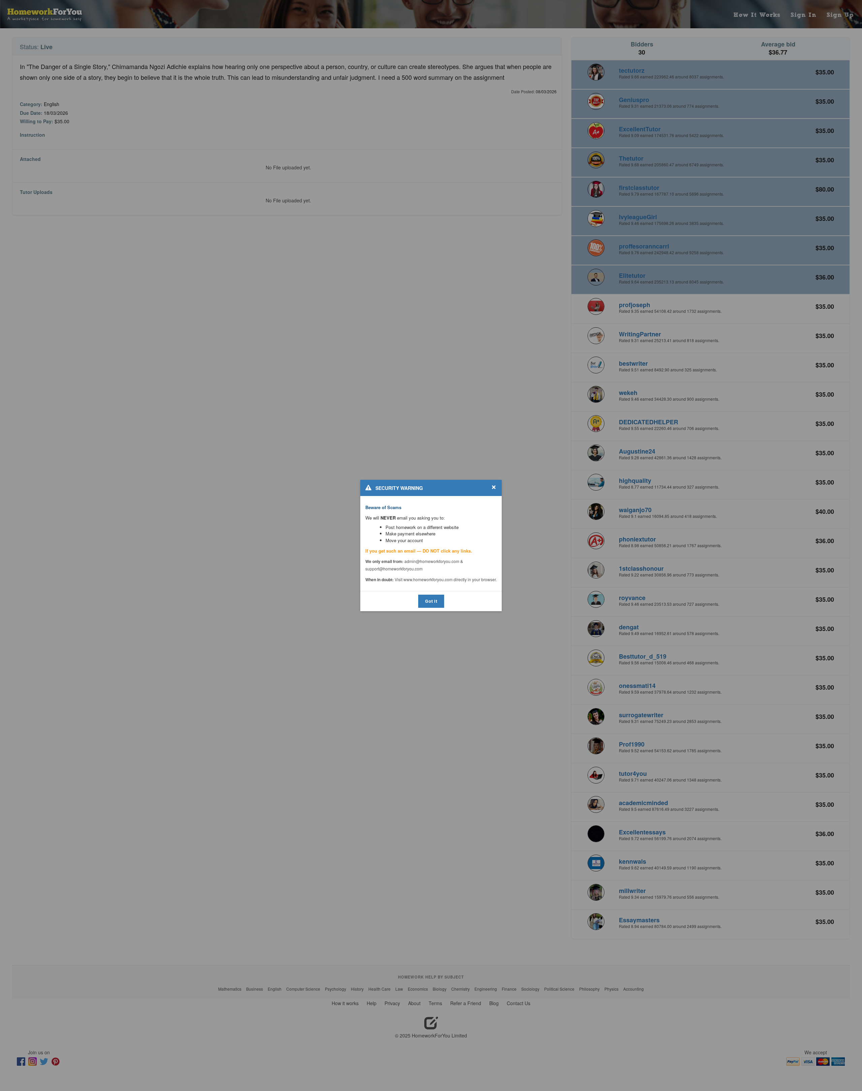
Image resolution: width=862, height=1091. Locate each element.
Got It (431, 601)
